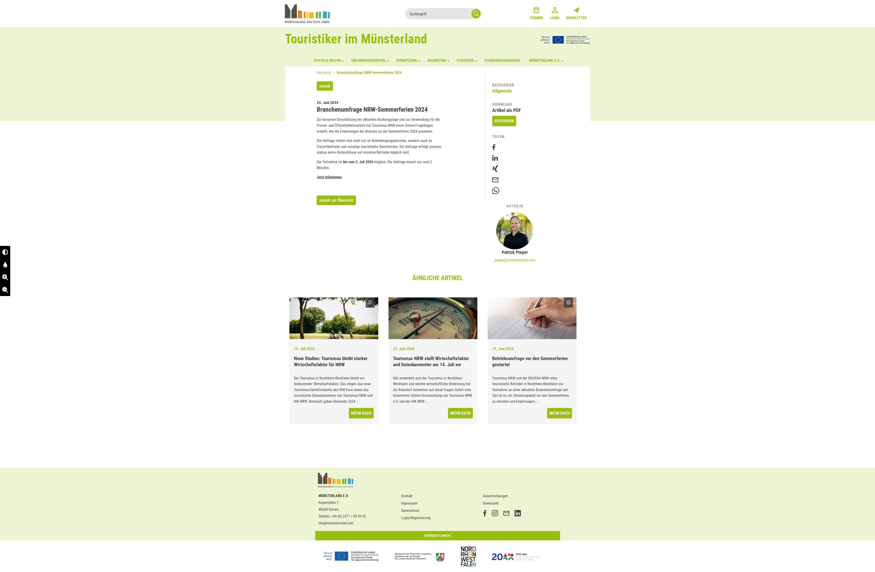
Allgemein (502, 91)
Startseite (324, 72)
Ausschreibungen (495, 496)
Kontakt (407, 496)
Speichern (504, 121)
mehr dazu (361, 413)
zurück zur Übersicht (336, 200)
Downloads (491, 503)
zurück (324, 86)
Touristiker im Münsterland (356, 38)
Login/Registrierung (416, 518)
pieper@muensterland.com (514, 260)
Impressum (409, 503)
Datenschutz (410, 510)
